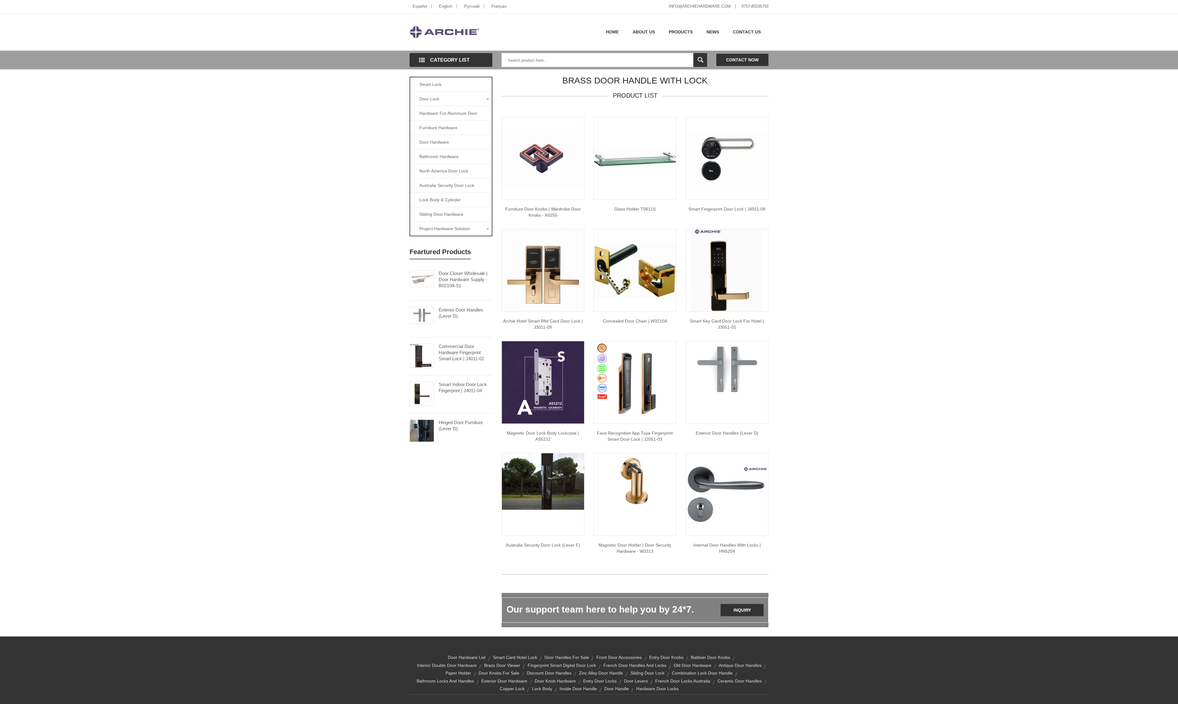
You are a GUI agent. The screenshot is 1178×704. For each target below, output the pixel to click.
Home (612, 31)
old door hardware (692, 665)
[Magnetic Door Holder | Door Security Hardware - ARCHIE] (635, 481)
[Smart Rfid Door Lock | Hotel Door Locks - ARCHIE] (543, 270)
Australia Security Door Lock (446, 185)
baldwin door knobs (710, 657)
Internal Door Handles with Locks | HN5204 (727, 548)
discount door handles (549, 673)
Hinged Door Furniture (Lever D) (461, 425)
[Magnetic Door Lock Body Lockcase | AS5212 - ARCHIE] (543, 382)
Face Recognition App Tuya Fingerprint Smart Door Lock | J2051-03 (635, 436)
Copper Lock (512, 688)
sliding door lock (647, 673)
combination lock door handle (702, 673)
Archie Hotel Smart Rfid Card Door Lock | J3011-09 (543, 324)
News (712, 31)
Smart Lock (430, 84)
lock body (542, 688)
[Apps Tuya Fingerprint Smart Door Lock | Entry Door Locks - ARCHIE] (635, 382)
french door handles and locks (634, 665)
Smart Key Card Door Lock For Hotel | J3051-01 (727, 324)
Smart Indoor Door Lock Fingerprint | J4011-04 (463, 387)
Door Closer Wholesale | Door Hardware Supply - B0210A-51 (463, 279)
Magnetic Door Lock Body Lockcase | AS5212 (543, 436)
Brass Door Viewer (502, 665)
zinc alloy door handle (601, 673)
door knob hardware (555, 681)
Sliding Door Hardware (441, 214)
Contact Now (742, 59)
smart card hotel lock (515, 657)
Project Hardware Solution (454, 228)
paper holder (458, 673)
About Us (644, 31)
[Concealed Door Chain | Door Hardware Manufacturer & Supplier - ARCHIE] (635, 270)
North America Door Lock (443, 170)
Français (499, 6)
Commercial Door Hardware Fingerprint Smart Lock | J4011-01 (461, 352)
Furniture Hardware (438, 127)
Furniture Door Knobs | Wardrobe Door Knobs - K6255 (543, 212)
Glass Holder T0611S (635, 209)
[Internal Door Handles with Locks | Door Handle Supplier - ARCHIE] (727, 494)
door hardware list (467, 657)
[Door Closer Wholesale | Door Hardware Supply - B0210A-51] (422, 278)
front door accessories (619, 657)
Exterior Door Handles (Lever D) (461, 313)
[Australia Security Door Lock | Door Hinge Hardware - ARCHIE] (543, 481)
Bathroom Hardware (439, 156)
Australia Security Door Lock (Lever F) (543, 545)
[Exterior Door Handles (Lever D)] (422, 314)
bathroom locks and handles (445, 681)
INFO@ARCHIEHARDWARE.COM (700, 6)
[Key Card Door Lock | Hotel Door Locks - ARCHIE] (727, 270)
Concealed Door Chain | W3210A (635, 321)
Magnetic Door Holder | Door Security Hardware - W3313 (635, 548)
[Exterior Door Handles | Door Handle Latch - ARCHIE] (727, 369)
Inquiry (742, 610)
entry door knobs (666, 657)
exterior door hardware (504, 681)
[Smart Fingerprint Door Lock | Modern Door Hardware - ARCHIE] (727, 158)
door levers (636, 681)
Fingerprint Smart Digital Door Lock (562, 665)
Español (420, 6)
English (445, 6)
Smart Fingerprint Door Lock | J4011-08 (726, 209)
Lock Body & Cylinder (440, 199)
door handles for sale (567, 657)
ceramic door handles (740, 681)
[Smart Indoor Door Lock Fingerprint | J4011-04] (422, 393)
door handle (616, 688)
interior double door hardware (447, 665)
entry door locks (600, 681)
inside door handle (578, 688)
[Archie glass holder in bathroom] (635, 158)
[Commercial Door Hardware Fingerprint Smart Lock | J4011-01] (422, 355)
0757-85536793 (754, 6)
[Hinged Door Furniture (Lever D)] (422, 430)
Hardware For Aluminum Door (448, 113)
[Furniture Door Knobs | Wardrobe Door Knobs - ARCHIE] (543, 158)
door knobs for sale (499, 673)
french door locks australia (682, 681)
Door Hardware (434, 142)
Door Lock (454, 98)
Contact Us (747, 31)
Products (681, 31)
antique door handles (740, 665)
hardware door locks (657, 688)
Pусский (471, 6)
